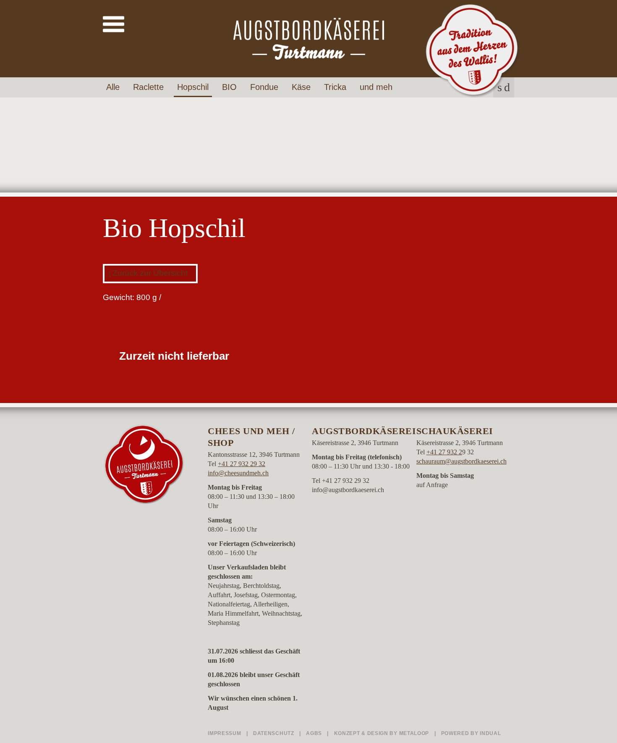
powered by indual (471, 733)
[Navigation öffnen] (113, 24)
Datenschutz (274, 733)
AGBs (315, 733)
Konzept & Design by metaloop (381, 733)
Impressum (225, 733)
